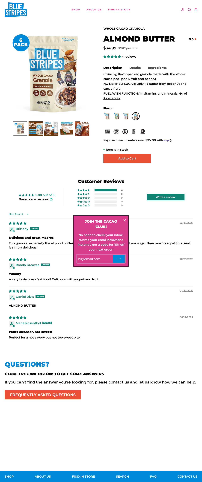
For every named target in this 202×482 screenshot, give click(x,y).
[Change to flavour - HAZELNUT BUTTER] (117, 117)
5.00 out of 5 (44, 195)
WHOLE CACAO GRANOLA (124, 28)
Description (112, 68)
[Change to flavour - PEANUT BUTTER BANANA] (127, 117)
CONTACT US (187, 476)
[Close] (125, 220)
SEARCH (122, 476)
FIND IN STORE (83, 476)
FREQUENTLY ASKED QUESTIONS (43, 394)
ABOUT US (43, 476)
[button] (112, 56)
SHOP (9, 476)
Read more (111, 98)
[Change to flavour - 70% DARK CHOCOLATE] (108, 117)
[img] (17, 223)
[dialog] (101, 241)
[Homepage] (16, 9)
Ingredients (157, 68)
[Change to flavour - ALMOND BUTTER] (136, 117)
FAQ (153, 476)
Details (135, 68)
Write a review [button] (165, 197)
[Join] (119, 259)
